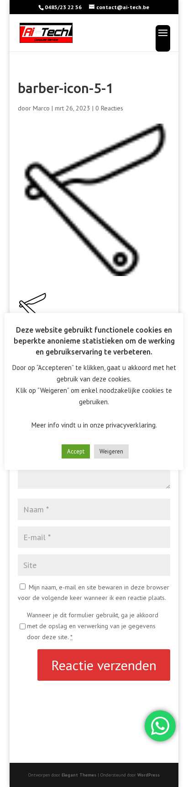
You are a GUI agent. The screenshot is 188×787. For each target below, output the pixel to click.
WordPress (148, 775)
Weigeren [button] (111, 451)
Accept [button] (75, 451)
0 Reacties (109, 108)
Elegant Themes (79, 775)
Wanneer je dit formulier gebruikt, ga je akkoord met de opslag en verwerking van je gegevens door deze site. (92, 626)
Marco (41, 108)
